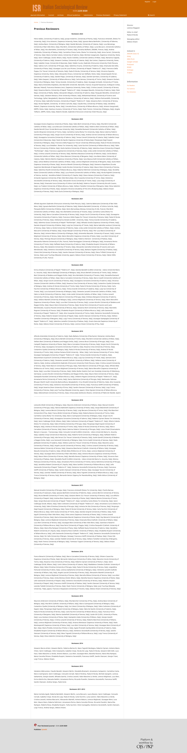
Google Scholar (132, 62)
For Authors (131, 89)
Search (152, 15)
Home (36, 22)
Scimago (130, 70)
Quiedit (44, 729)
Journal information (38, 15)
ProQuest (130, 64)
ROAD (129, 67)
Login (154, 2)
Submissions (88, 15)
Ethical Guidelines (73, 15)
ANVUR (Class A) (133, 54)
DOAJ (129, 56)
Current (51, 15)
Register (147, 2)
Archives (60, 15)
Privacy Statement (120, 15)
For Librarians (131, 92)
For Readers (131, 85)
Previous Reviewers (103, 15)
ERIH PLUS (131, 59)
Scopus (129, 73)
